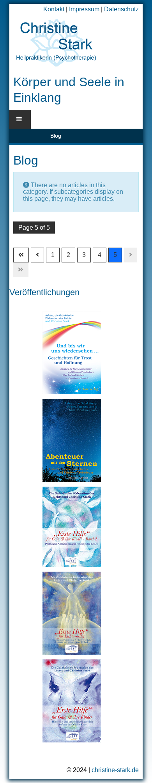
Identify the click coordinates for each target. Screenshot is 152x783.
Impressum (84, 9)
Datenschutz (121, 9)
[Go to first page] (21, 255)
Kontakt (53, 9)
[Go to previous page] (37, 255)
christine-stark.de (115, 770)
